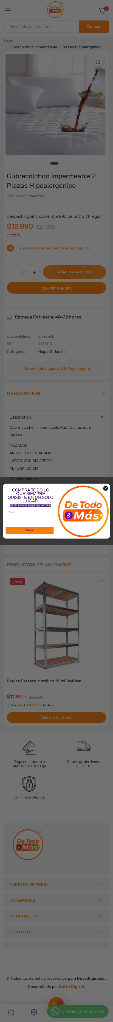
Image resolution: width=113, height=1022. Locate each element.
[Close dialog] (105, 488)
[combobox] (53, 520)
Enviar (29, 530)
